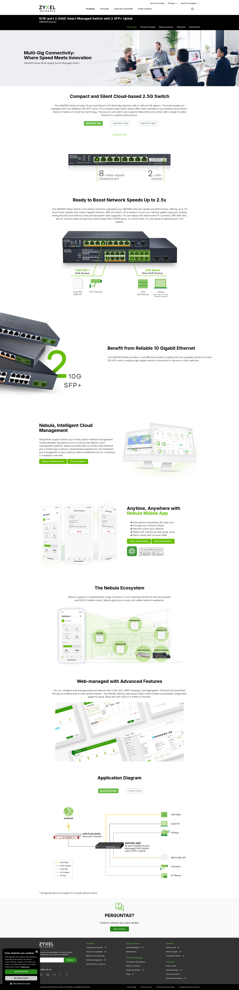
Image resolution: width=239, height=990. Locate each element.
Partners (171, 3)
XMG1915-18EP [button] (148, 123)
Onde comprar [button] (145, 8)
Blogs (128, 974)
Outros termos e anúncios (95, 964)
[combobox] (36, 951)
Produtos (90, 8)
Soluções (104, 8)
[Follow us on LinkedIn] (54, 975)
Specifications (166, 27)
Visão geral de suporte (94, 947)
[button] (21, 983)
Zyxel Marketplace (133, 947)
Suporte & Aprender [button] (123, 8)
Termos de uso (146, 987)
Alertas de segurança (94, 960)
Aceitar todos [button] (21, 972)
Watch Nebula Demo (53, 461)
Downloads (194, 27)
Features (181, 27)
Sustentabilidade (172, 970)
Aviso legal (131, 987)
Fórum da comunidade (94, 952)
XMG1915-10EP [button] (120, 123)
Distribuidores (131, 952)
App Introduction (163, 541)
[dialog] (21, 968)
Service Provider (157, 3)
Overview (132, 27)
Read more (25, 967)
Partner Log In (171, 947)
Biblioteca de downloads (95, 956)
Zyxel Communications (174, 978)
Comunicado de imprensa (135, 962)
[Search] (192, 8)
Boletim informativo (133, 970)
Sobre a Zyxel (171, 966)
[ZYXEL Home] (47, 8)
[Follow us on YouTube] (47, 975)
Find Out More (78, 461)
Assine (70, 960)
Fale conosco (119, 929)
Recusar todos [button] (21, 978)
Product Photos (147, 27)
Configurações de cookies (189, 987)
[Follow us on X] (60, 975)
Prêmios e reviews (133, 966)
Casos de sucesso (173, 974)
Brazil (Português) (189, 3)
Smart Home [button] (135, 790)
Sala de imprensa (134, 957)
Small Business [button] (108, 790)
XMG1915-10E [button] (93, 123)
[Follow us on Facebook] (41, 975)
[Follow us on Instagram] (66, 975)
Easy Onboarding (139, 541)
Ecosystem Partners (173, 956)
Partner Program (172, 952)
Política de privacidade (165, 987)
